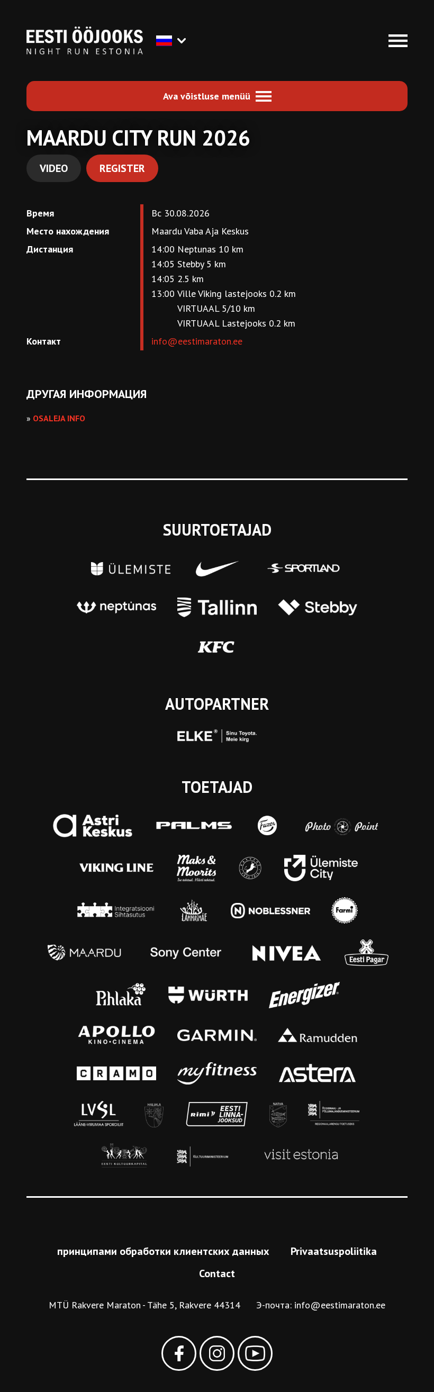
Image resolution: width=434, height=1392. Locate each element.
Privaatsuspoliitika (334, 1251)
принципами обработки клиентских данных (163, 1251)
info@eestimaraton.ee (196, 341)
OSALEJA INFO (59, 418)
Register (122, 168)
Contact (217, 1273)
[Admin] (4, 7)
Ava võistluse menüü (206, 96)
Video (54, 168)
